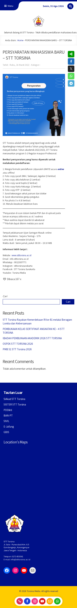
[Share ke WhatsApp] (71, 76)
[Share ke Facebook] (71, 61)
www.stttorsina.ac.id (21, 255)
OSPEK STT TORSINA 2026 (18, 343)
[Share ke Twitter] (71, 69)
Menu (10, 5)
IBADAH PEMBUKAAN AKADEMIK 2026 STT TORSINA (32, 338)
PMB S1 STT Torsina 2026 (17, 349)
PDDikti (8, 410)
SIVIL (6, 421)
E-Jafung (9, 426)
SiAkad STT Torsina (14, 399)
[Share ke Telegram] (71, 83)
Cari (5, 296)
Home (20, 40)
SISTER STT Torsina (15, 404)
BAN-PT (8, 415)
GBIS (6, 432)
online (60, 169)
